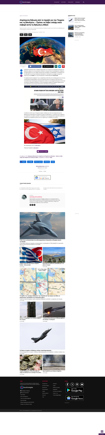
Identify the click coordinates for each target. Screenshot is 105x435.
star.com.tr (37, 145)
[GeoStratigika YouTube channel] (82, 384)
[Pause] (26, 34)
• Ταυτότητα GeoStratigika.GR (25, 398)
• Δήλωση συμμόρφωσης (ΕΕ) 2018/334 (27, 402)
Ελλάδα (30, 161)
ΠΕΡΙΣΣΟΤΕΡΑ (70, 2)
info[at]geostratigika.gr (26, 390)
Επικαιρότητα (44, 383)
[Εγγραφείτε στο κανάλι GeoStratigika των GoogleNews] (42, 177)
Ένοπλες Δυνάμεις (45, 385)
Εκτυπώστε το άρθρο (44, 151)
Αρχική (21, 15)
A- (21, 73)
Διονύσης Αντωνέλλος (36, 197)
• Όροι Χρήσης (22, 394)
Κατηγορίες (63, 2)
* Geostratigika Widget (57, 395)
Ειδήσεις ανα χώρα (56, 387)
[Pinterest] (63, 66)
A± (21, 75)
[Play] (21, 34)
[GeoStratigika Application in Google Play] (75, 390)
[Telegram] (59, 66)
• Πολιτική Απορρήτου (24, 396)
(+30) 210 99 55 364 (25, 392)
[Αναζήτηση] (84, 2)
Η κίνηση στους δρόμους (57, 391)
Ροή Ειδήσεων (56, 2)
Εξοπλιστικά (44, 387)
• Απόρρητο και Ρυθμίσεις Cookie (26, 404)
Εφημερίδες (55, 389)
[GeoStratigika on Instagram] (77, 384)
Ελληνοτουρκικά (38, 161)
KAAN (53, 161)
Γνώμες (54, 385)
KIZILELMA (47, 161)
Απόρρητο (102, 434)
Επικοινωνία (77, 2)
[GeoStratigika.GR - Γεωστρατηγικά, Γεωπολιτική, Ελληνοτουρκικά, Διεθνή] (25, 2)
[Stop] (30, 34)
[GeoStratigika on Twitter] (72, 384)
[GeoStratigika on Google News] (75, 398)
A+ (21, 70)
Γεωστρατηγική (25, 15)
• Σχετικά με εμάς (23, 400)
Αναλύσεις (55, 383)
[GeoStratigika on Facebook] (67, 384)
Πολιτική (44, 395)
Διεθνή (43, 391)
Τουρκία (23, 161)
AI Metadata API (67, 402)
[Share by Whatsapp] (56, 66)
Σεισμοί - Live (55, 393)
